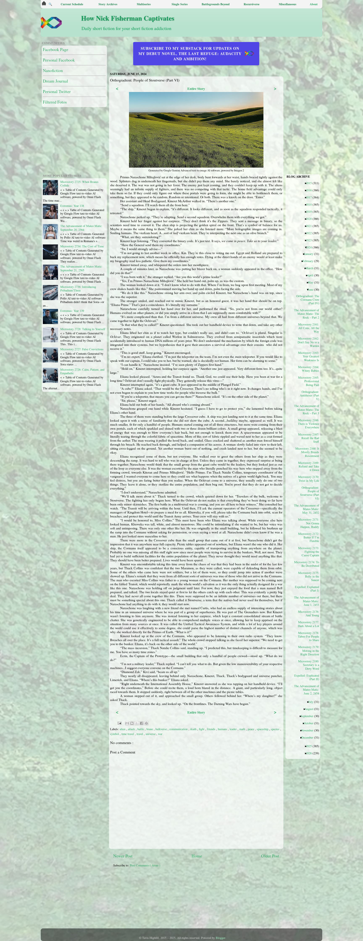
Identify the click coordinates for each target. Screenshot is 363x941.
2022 (310, 233)
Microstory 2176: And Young (308, 613)
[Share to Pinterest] (146, 723)
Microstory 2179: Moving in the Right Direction (308, 650)
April (311, 275)
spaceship (263, 729)
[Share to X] (137, 723)
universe (151, 734)
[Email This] (127, 723)
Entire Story (196, 88)
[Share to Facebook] (141, 723)
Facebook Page (55, 49)
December (308, 737)
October (310, 723)
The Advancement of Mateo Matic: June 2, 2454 (308, 689)
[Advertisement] (215, 900)
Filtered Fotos (55, 102)
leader (234, 729)
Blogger (220, 938)
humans (223, 729)
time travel (128, 734)
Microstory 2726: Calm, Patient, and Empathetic (82, 371)
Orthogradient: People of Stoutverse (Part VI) (309, 493)
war (160, 734)
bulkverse (161, 729)
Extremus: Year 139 (72, 311)
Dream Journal (55, 81)
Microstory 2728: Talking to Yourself (82, 329)
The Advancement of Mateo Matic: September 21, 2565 (81, 268)
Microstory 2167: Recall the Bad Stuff (308, 438)
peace (251, 729)
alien (123, 729)
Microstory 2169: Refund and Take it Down (308, 466)
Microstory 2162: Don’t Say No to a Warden (308, 342)
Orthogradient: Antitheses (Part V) (309, 395)
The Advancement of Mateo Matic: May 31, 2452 (308, 508)
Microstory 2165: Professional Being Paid (308, 381)
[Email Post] (119, 722)
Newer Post (123, 856)
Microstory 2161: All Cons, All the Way (308, 327)
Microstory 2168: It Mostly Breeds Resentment (308, 452)
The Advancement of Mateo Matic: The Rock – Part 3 (308, 409)
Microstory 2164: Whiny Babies (308, 369)
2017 (310, 197)
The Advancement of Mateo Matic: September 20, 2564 (81, 227)
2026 (310, 753)
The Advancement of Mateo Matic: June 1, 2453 (308, 600)
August (310, 709)
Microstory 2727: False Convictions (82, 349)
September (308, 716)
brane (150, 729)
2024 (310, 247)
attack (132, 729)
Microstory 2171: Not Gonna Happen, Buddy (308, 523)
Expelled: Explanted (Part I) (308, 588)
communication (178, 729)
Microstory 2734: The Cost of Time (82, 246)
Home (197, 856)
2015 (310, 183)
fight (202, 729)
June (312, 289)
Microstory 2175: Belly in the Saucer (308, 576)
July (312, 701)
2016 (310, 190)
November (308, 730)
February (309, 261)
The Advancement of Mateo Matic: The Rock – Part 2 (308, 313)
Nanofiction (53, 70)
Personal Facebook (59, 60)
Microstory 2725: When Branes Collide (79, 183)
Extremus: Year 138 (72, 206)
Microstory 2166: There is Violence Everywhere (308, 423)
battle (141, 729)
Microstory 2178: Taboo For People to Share (308, 636)
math (242, 729)
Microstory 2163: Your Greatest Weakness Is (308, 356)
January (310, 254)
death (193, 729)
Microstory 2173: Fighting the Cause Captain (308, 551)
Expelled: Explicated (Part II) (308, 677)
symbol (115, 734)
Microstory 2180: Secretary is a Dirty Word (308, 664)
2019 (310, 211)
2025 (310, 746)
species (275, 729)
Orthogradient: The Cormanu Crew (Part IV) (308, 299)
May (312, 282)
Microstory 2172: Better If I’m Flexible (308, 537)
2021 (310, 226)
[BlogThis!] (132, 723)
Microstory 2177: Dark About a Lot (308, 624)
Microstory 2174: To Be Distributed (308, 564)
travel (140, 734)
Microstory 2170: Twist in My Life (308, 478)
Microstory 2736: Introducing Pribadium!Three (78, 288)
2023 (310, 240)
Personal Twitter (57, 91)
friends (211, 729)
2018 (310, 204)
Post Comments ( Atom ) (145, 865)
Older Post (270, 856)
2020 (310, 218)
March (311, 268)
